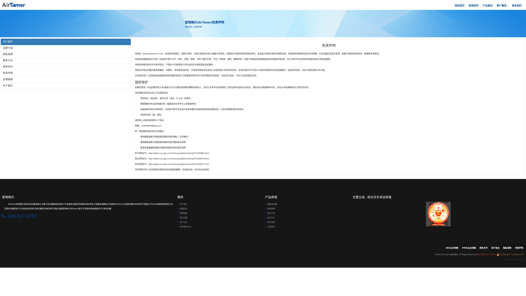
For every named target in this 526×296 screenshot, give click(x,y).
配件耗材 (271, 208)
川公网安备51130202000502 (511, 254)
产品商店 (488, 5)
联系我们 (517, 5)
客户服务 (502, 5)
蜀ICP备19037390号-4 (486, 254)
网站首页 (460, 5)
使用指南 (183, 213)
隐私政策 (507, 247)
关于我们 (183, 204)
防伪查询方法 (185, 226)
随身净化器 (272, 204)
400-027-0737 (22, 215)
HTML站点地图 (469, 247)
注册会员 (271, 226)
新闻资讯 (474, 5)
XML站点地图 (452, 247)
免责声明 (519, 247)
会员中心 (271, 217)
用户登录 (271, 222)
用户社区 (183, 222)
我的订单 (271, 213)
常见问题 (183, 217)
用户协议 (495, 247)
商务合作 (483, 247)
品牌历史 (183, 208)
